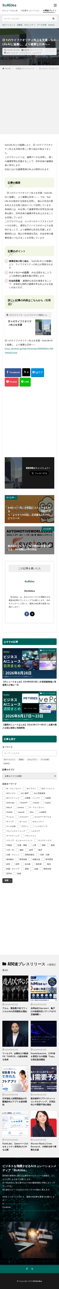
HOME (8, 68)
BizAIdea (37, 1281)
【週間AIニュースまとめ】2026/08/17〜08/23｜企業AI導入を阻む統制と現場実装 (29, 726)
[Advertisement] (29, 101)
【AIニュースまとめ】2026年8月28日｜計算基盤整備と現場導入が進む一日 (29, 683)
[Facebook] (13, 372)
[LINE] (25, 382)
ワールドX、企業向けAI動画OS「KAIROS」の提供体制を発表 (15, 1056)
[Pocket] (12, 382)
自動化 (20, 25)
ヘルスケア (36, 53)
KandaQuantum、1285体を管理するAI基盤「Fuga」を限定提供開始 (43, 1056)
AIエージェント (8, 25)
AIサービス (11, 53)
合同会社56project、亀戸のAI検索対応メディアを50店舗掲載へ (43, 1011)
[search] (53, 18)
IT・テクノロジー (23, 53)
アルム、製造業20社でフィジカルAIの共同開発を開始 (14, 1010)
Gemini (51, 25)
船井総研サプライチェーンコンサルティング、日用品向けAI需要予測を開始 (43, 1101)
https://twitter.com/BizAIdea (16, 1203)
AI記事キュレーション (30, 10)
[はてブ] (37, 372)
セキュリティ (30, 25)
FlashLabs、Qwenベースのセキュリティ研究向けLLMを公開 (15, 1146)
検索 (6, 880)
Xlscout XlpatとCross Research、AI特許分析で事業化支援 (43, 1146)
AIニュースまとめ (10, 10)
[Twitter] (26, 372)
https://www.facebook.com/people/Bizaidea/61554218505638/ (29, 1210)
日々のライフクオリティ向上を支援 (20, 323)
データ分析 (42, 25)
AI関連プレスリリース (33, 50)
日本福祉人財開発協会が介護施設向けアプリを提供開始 (14, 1101)
